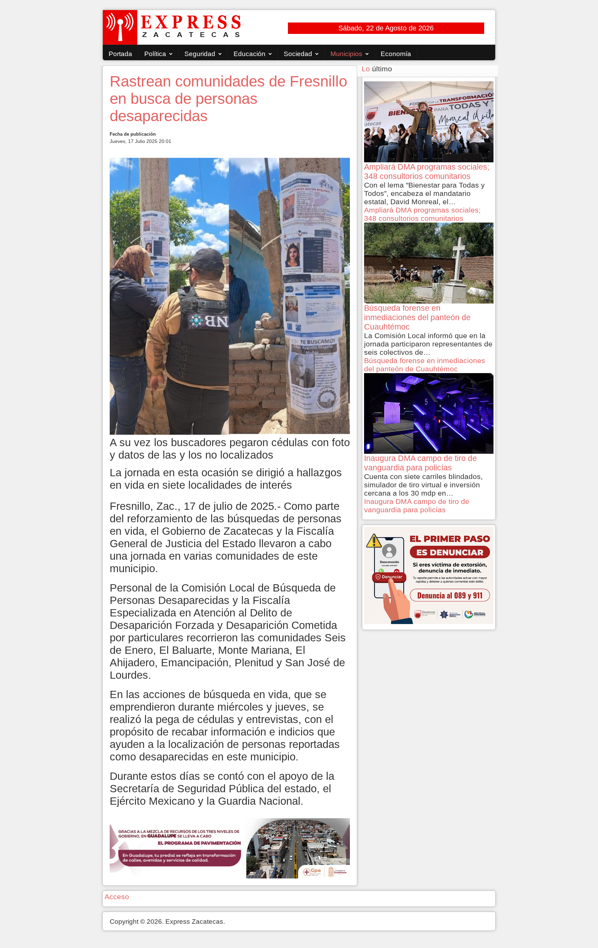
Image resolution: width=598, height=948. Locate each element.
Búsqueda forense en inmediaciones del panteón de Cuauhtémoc (424, 364)
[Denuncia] (428, 575)
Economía (396, 53)
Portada (120, 53)
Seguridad (199, 53)
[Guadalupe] (230, 847)
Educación (249, 53)
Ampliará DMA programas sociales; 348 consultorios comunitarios (422, 214)
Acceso (117, 897)
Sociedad (298, 53)
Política (155, 53)
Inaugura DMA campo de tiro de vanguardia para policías (416, 505)
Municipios (346, 53)
